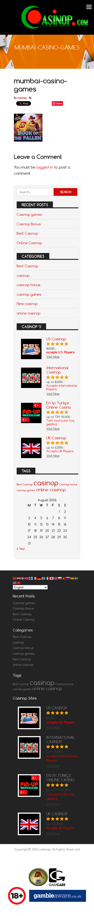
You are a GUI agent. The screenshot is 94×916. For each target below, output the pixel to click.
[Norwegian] (56, 578)
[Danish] (23, 578)
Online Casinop (29, 243)
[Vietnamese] (19, 582)
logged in (45, 167)
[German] (39, 578)
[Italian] (48, 578)
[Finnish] (31, 578)
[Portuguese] (64, 578)
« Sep (21, 549)
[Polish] (60, 578)
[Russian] (68, 578)
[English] (27, 578)
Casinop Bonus (29, 224)
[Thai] (15, 582)
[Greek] (44, 578)
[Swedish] (76, 578)
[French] (35, 578)
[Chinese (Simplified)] (15, 578)
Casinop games (29, 214)
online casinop (28, 313)
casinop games (29, 294)
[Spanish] (72, 578)
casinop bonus (28, 284)
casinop (22, 97)
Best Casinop (27, 233)
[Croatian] (19, 578)
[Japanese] (52, 578)
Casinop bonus (68, 484)
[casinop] (54, 28)
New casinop (27, 303)
